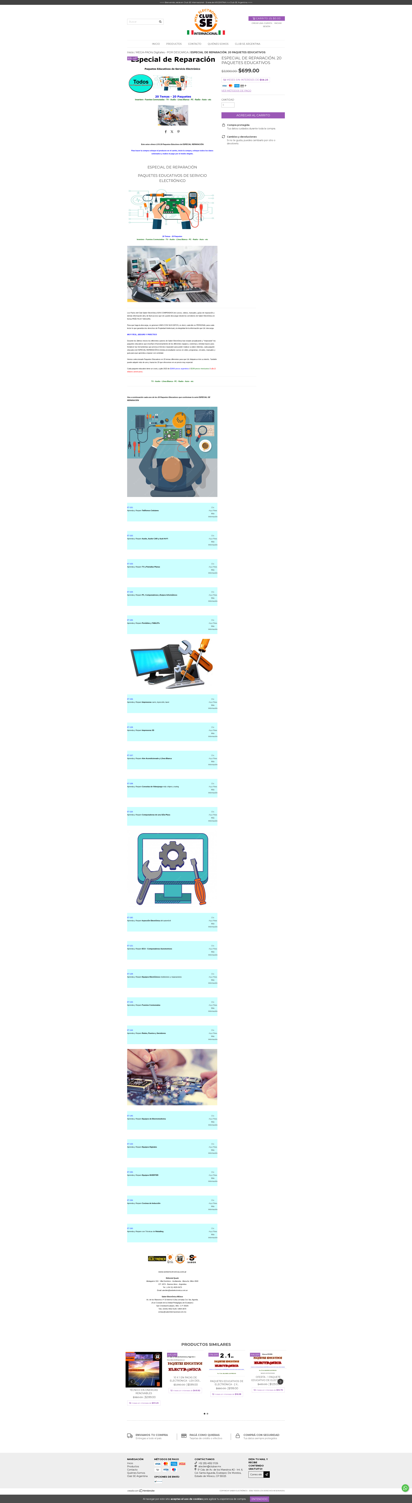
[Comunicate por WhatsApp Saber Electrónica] (405, 1488)
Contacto (194, 43)
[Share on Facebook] (166, 131)
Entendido (259, 1499)
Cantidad (227, 99)
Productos (174, 43)
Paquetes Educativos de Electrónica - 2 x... (226, 1383)
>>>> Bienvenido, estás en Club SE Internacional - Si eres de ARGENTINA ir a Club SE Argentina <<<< (206, 2)
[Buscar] (160, 22)
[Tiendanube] (141, 1492)
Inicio (156, 43)
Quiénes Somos (218, 43)
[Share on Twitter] (171, 131)
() (268, 18)
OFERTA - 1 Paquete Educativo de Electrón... (268, 1379)
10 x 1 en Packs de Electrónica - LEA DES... (185, 1379)
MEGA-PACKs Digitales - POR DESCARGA (162, 52)
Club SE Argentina (247, 43)
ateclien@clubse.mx (209, 1466)
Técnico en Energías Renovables (144, 1392)
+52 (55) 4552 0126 (208, 1463)
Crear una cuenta (262, 23)
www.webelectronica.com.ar (172, 1272)
